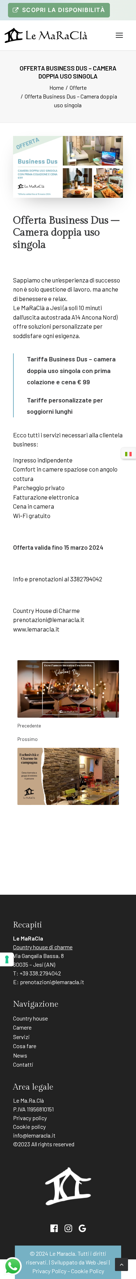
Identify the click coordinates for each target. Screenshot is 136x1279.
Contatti (23, 1064)
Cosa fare (24, 1045)
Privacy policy (30, 1117)
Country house (30, 1018)
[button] (119, 35)
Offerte (78, 87)
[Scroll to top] (121, 1263)
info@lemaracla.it (34, 1135)
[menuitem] (59, 10)
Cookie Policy (87, 1270)
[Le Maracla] (45, 35)
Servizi (21, 1036)
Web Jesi (97, 1262)
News (20, 1055)
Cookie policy (29, 1126)
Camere (22, 1027)
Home (56, 87)
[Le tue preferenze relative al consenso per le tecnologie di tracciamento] (7, 959)
